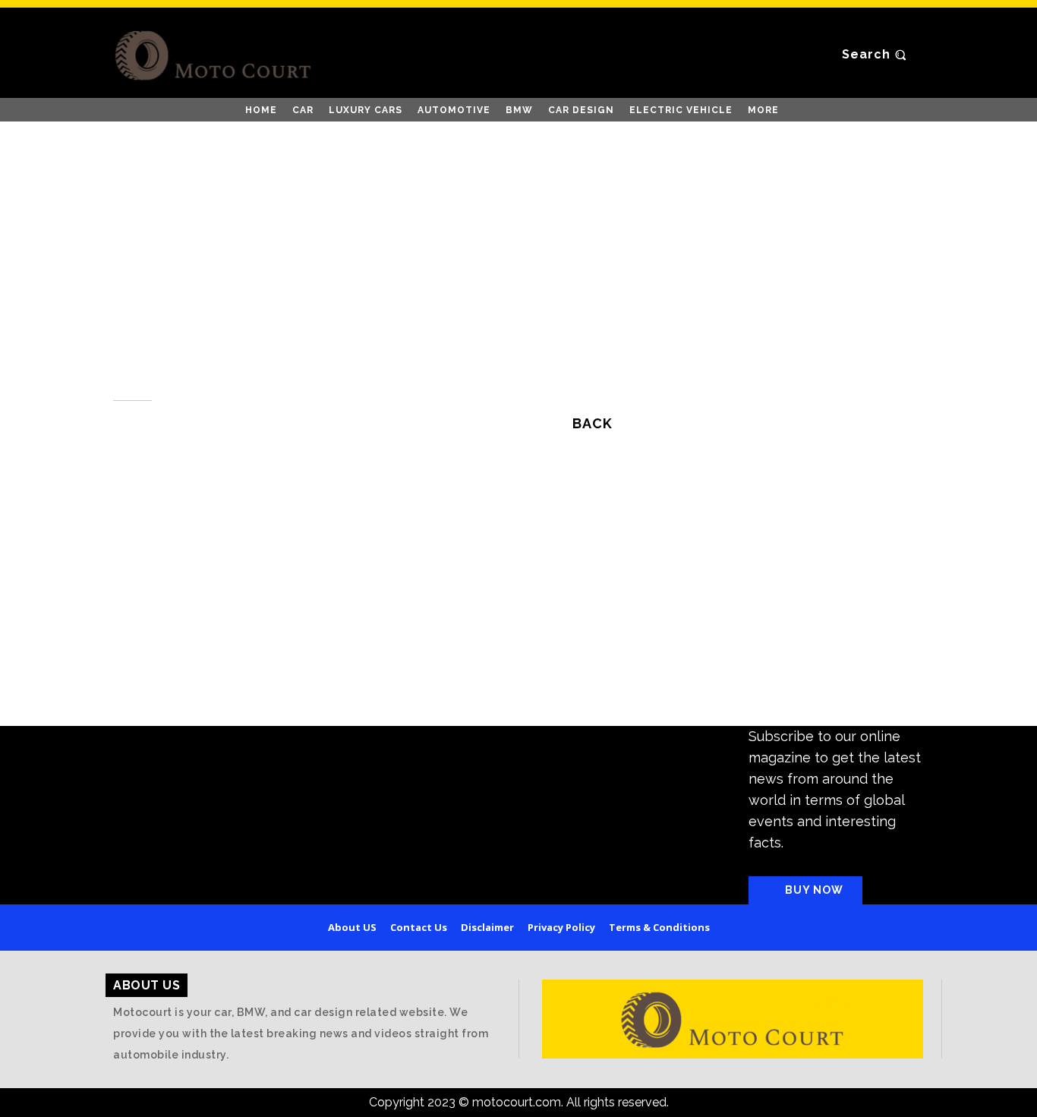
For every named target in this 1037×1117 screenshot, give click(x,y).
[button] (876, 55)
